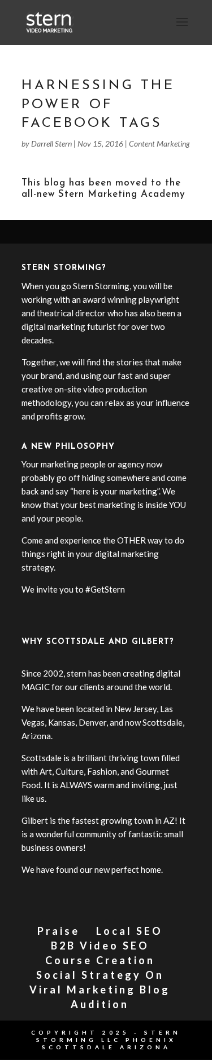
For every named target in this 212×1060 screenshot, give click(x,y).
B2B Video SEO (100, 945)
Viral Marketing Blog (99, 989)
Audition (100, 1004)
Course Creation (100, 960)
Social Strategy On (100, 975)
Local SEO (129, 931)
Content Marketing (159, 143)
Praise (58, 931)
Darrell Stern (51, 143)
